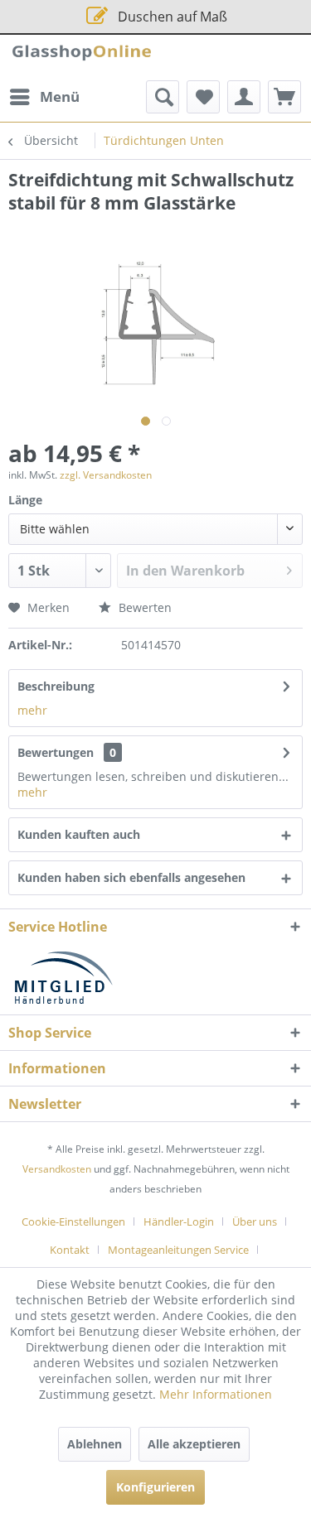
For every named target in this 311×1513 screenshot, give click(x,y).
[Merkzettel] (203, 96)
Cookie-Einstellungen (73, 1221)
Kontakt (70, 1249)
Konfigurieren (155, 1487)
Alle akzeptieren (194, 1444)
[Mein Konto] (243, 96)
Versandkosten (56, 1169)
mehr (32, 710)
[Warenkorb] (284, 96)
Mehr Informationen (215, 1394)
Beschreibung (56, 686)
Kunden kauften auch (78, 834)
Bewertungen (55, 752)
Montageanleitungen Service (178, 1249)
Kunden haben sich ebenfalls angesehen (131, 877)
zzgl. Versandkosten (106, 475)
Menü (60, 96)
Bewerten (143, 607)
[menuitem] (44, 96)
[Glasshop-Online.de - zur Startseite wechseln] (82, 57)
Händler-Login (178, 1221)
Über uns (254, 1221)
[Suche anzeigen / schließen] (162, 96)
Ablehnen (94, 1444)
